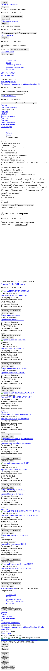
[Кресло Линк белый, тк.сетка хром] (16, 414)
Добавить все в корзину (27, 33)
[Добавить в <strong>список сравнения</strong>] (4, 333)
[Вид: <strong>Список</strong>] (19, 261)
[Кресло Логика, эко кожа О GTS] (15, 463)
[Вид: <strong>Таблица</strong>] (19, 280)
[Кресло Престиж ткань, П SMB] (14, 535)
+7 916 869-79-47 (8, 75)
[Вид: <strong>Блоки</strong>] (19, 243)
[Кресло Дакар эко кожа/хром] (13, 340)
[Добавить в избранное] (2, 333)
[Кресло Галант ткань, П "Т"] (13, 315)
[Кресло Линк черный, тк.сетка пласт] (17, 439)
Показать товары (8, 205)
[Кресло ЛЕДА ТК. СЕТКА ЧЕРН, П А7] (18, 393)
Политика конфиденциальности (25, 640)
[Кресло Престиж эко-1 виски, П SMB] (17, 564)
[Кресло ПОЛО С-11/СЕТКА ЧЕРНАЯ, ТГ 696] (20, 511)
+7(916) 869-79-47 (8, 73)
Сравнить (5, 19)
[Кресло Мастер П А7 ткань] (13, 490)
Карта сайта (6, 640)
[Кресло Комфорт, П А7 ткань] (14, 368)
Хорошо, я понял (8, 666)
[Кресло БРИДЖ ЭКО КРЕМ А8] (15, 291)
